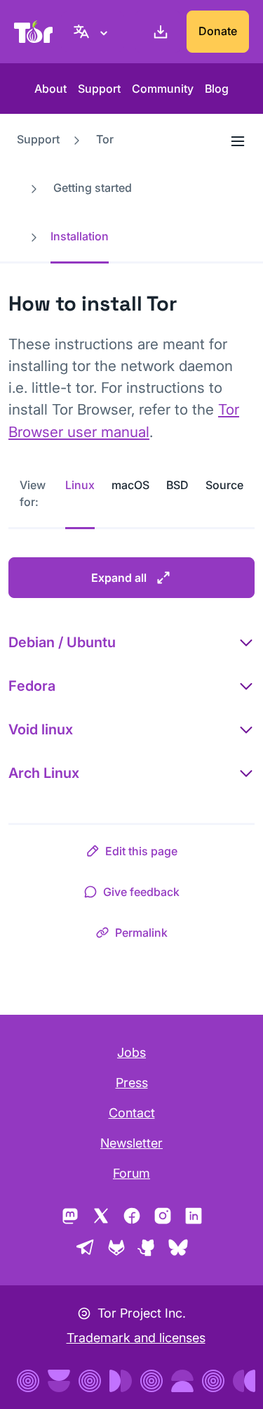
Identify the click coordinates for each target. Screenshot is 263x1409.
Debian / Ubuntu (62, 642)
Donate (217, 31)
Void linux (40, 729)
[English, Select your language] (92, 31)
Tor (105, 139)
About (50, 89)
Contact (132, 1112)
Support (99, 89)
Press (132, 1082)
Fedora (31, 685)
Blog (217, 89)
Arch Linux (43, 773)
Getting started (92, 188)
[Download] (158, 32)
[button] (131, 854)
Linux (80, 485)
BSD (177, 485)
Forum (131, 1173)
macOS (130, 485)
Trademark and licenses (136, 1337)
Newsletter (131, 1143)
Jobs (131, 1052)
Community (163, 89)
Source (224, 485)
